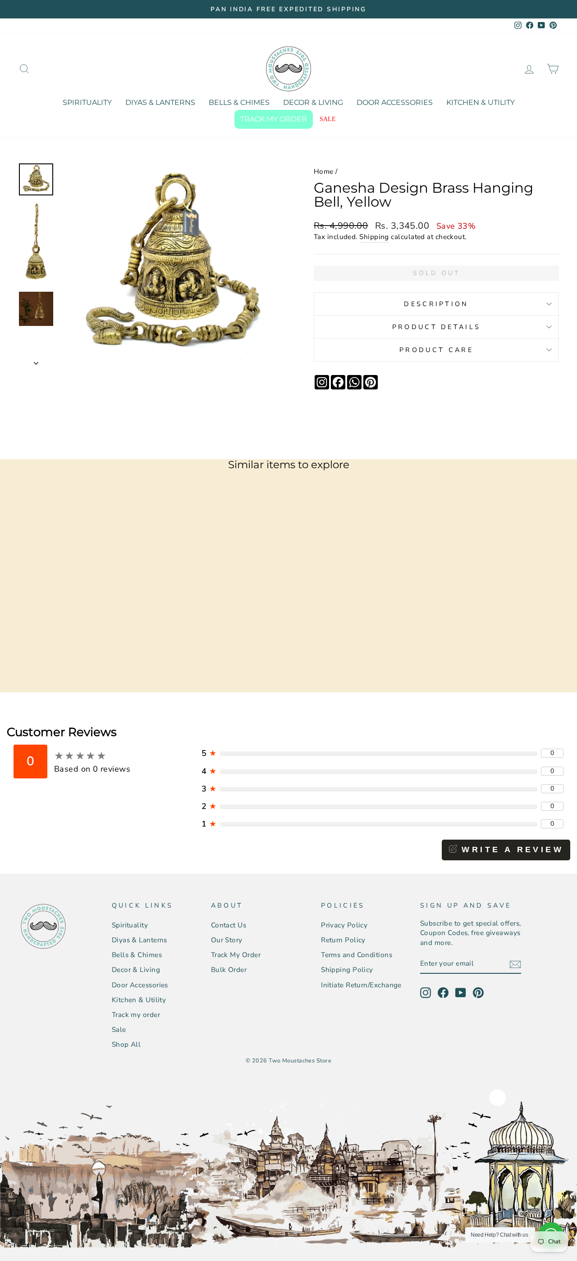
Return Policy (343, 940)
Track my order (273, 119)
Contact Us (229, 925)
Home (324, 171)
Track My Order (236, 954)
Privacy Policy (344, 925)
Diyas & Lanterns (160, 102)
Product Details (436, 326)
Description (436, 303)
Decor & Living (313, 102)
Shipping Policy (347, 969)
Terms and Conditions (356, 954)
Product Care (436, 349)
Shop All (126, 1044)
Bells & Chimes (239, 102)
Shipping (374, 236)
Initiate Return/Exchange (361, 985)
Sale (328, 119)
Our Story (227, 940)
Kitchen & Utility (480, 102)
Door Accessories (395, 102)
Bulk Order (229, 969)
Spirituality (87, 102)
